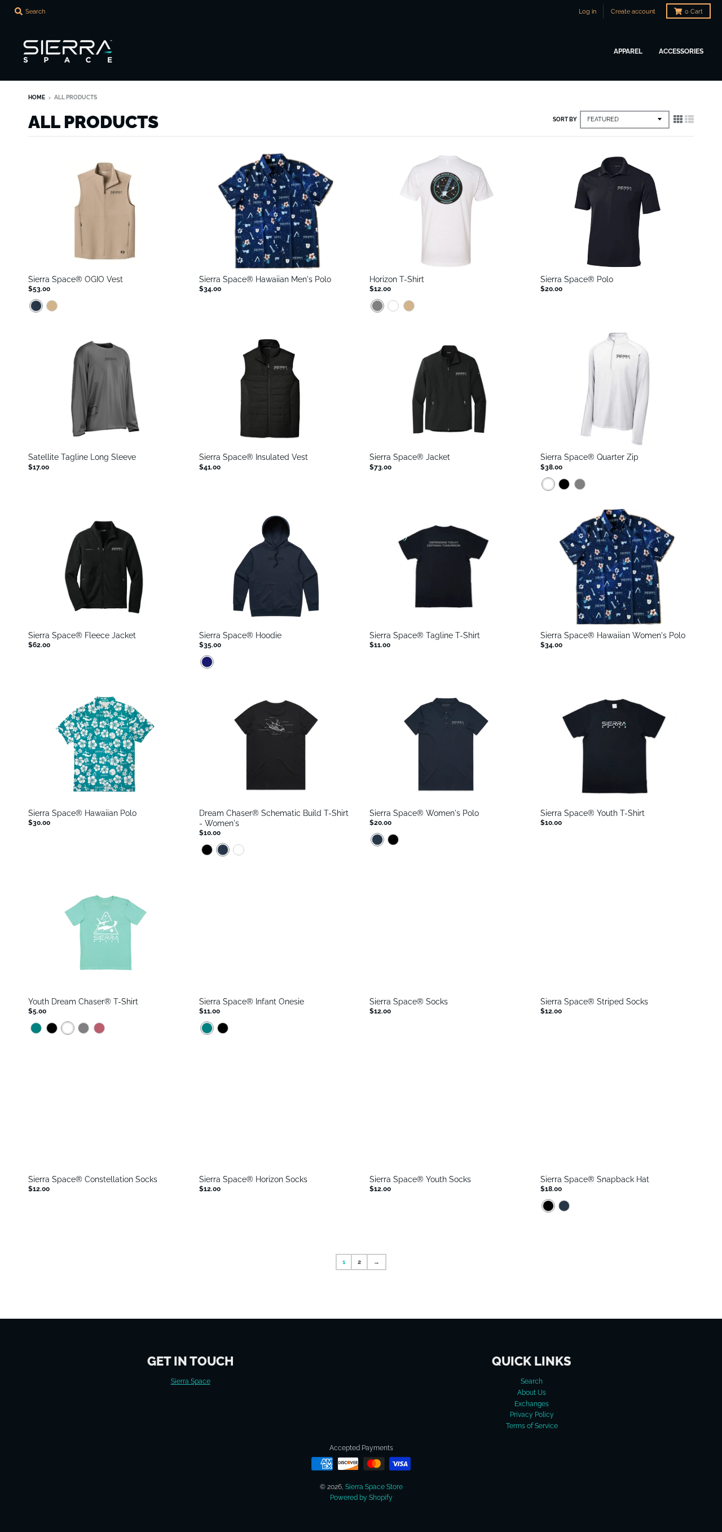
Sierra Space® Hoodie (240, 635)
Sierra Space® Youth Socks (420, 1179)
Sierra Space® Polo (576, 279)
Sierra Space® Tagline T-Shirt (424, 635)
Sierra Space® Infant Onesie (251, 1001)
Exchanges (531, 1403)
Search (532, 1381)
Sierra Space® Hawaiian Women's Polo (612, 635)
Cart (694, 11)
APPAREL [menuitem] (628, 51)
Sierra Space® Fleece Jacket (82, 635)
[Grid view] (678, 119)
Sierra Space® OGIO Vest (75, 279)
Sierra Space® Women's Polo (424, 813)
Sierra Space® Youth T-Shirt (592, 813)
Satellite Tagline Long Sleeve (82, 457)
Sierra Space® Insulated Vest (253, 457)
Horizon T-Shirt (396, 279)
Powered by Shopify (361, 1497)
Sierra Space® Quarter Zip (589, 457)
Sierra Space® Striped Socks (594, 1001)
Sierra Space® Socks (408, 1001)
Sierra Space (190, 1381)
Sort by (565, 119)
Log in (587, 11)
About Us (531, 1392)
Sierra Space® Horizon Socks (253, 1179)
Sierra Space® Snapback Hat (594, 1179)
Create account (633, 11)
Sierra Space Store (374, 1486)
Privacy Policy (532, 1414)
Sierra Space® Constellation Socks (92, 1179)
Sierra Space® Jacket (409, 457)
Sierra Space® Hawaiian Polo (82, 813)
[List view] (689, 119)
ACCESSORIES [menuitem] (681, 51)
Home (36, 97)
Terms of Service (532, 1425)
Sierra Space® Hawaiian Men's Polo (265, 279)
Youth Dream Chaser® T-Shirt (83, 1001)
